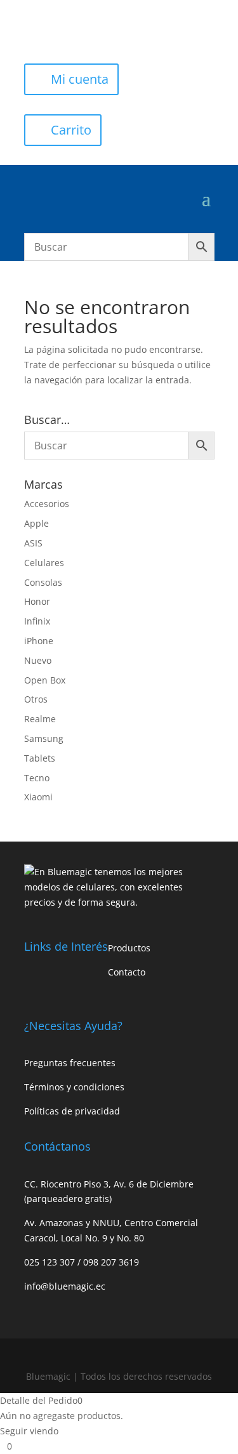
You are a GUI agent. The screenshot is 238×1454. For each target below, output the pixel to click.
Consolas (43, 582)
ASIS (33, 543)
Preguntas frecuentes (70, 1063)
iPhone (38, 641)
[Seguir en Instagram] (60, 29)
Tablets (39, 758)
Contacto (126, 972)
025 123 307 (50, 1262)
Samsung (43, 738)
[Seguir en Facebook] (34, 29)
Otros (36, 699)
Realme (40, 719)
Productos (129, 948)
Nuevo (37, 660)
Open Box (44, 680)
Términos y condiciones (74, 1087)
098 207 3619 (111, 1262)
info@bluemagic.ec (64, 1286)
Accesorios (46, 504)
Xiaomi (38, 797)
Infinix (37, 621)
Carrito (71, 129)
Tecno (37, 778)
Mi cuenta (80, 79)
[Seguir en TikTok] (85, 29)
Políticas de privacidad (72, 1111)
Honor (37, 601)
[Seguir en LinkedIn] (110, 29)
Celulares (44, 563)
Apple (36, 523)
